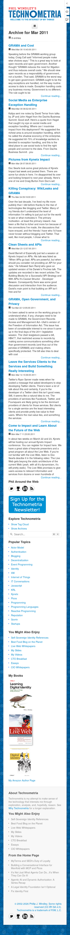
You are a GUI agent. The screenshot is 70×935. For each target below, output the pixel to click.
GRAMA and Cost (21, 45)
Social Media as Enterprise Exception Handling (27, 102)
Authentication (18, 551)
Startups (15, 623)
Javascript (16, 585)
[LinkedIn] (25, 488)
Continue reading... (51, 96)
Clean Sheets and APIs (25, 244)
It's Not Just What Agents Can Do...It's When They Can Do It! (35, 874)
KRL (13, 589)
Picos (14, 598)
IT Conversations (20, 581)
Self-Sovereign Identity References (29, 637)
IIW (13, 573)
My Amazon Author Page (21, 780)
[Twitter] (11, 488)
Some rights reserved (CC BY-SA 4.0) (48, 905)
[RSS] (32, 488)
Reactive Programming (23, 611)
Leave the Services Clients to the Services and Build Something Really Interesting (32, 366)
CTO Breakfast (19, 658)
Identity (15, 568)
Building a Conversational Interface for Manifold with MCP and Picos (31, 866)
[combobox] (35, 534)
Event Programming (21, 564)
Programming (18, 602)
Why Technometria (18, 808)
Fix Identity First (19, 891)
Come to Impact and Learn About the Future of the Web (32, 427)
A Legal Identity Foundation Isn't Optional (33, 887)
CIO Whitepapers (20, 667)
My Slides (16, 650)
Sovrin (14, 619)
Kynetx (14, 594)
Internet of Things (20, 577)
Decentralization (19, 560)
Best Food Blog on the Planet (26, 641)
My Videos (16, 654)
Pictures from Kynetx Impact (29, 159)
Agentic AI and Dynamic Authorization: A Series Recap (32, 881)
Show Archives (19, 528)
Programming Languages (24, 606)
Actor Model (17, 547)
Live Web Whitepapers (23, 646)
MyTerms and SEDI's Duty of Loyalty (30, 861)
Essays (15, 663)
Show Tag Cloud (20, 524)
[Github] (18, 488)
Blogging (15, 556)
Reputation (17, 615)
